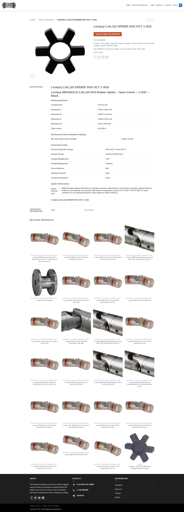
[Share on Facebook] (95, 57)
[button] (180, 5)
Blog (175, 5)
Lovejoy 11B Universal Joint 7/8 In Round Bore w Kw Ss (107, 467)
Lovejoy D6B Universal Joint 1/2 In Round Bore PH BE (76, 383)
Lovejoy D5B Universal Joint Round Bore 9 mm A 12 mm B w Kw (107, 258)
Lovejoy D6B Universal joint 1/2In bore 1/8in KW (76, 301)
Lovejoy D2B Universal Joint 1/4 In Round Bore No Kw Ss (44, 467)
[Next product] (148, 19)
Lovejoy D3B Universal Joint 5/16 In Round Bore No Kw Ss (44, 426)
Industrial (103, 45)
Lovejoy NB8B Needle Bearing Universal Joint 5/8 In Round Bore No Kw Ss (107, 342)
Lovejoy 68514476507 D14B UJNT (139, 300)
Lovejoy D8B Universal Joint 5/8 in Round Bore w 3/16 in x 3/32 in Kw (44, 383)
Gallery (117, 497)
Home (128, 5)
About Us (159, 5)
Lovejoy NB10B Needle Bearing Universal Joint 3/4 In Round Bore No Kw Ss (139, 384)
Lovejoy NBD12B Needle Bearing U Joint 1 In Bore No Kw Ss (107, 383)
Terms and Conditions (50, 506)
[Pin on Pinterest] (103, 57)
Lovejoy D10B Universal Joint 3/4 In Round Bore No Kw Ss (140, 426)
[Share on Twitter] (99, 57)
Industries (118, 485)
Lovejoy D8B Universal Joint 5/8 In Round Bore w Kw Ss (107, 301)
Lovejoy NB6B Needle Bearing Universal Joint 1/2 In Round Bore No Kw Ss (139, 258)
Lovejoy (100, 52)
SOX (139, 49)
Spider (116, 45)
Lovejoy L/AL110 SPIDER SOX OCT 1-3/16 (70, 200)
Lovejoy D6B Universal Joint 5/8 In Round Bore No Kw (107, 426)
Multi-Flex (110, 45)
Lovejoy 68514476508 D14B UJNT (76, 454)
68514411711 (101, 49)
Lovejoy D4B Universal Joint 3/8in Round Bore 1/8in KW (76, 342)
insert (121, 49)
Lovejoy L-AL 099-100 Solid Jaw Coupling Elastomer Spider (139, 467)
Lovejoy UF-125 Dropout (44, 300)
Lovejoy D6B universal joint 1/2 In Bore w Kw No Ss (44, 342)
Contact (168, 5)
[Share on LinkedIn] (107, 57)
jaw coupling (128, 49)
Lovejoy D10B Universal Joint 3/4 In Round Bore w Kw (140, 342)
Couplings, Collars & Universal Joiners (136, 43)
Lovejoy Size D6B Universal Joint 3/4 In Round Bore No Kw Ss (76, 426)
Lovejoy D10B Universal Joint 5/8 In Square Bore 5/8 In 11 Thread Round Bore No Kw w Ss (44, 259)
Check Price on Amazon (108, 34)
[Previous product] (152, 19)
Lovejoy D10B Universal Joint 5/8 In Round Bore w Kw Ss (76, 258)
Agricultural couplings (117, 43)
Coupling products (140, 5)
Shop (153, 5)
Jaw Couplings (46, 20)
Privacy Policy (35, 506)
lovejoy (134, 49)
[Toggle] (153, 485)
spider (143, 49)
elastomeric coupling (112, 49)
